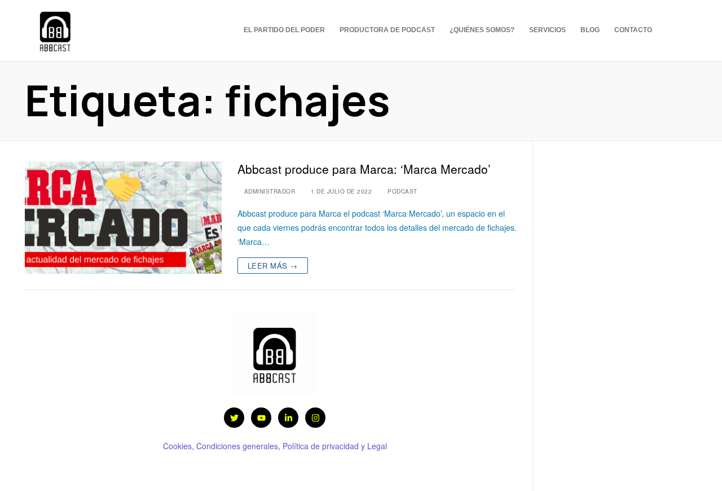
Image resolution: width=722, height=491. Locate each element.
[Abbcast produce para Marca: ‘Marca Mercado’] (123, 217)
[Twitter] (673, 31)
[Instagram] (690, 31)
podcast (401, 191)
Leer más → (273, 265)
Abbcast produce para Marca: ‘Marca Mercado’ (364, 169)
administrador (268, 191)
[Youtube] (261, 417)
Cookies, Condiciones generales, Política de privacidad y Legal (275, 445)
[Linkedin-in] (288, 417)
